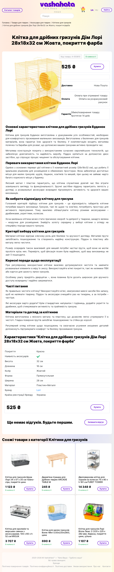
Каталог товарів (12, 10)
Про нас (96, 566)
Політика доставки (63, 566)
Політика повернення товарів (15, 566)
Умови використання (82, 566)
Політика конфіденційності (42, 566)
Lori (39, 390)
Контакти (106, 566)
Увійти (107, 10)
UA (92, 10)
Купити (97, 66)
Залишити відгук (96, 422)
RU (96, 10)
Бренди (56, 563)
